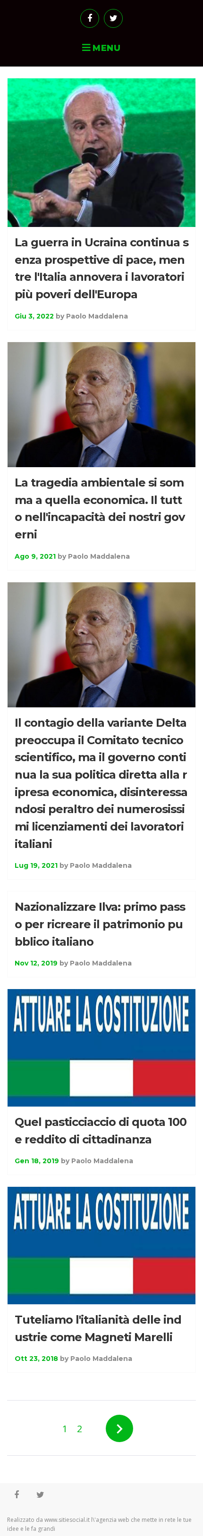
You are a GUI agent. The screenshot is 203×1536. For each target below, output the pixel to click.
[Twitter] (113, 18)
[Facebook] (89, 18)
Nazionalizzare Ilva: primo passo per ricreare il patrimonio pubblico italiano (100, 924)
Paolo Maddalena (97, 316)
